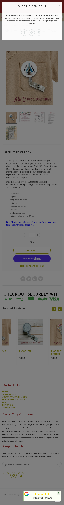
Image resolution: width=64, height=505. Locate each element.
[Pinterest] (32, 32)
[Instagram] (39, 32)
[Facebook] (24, 32)
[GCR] (26, 494)
